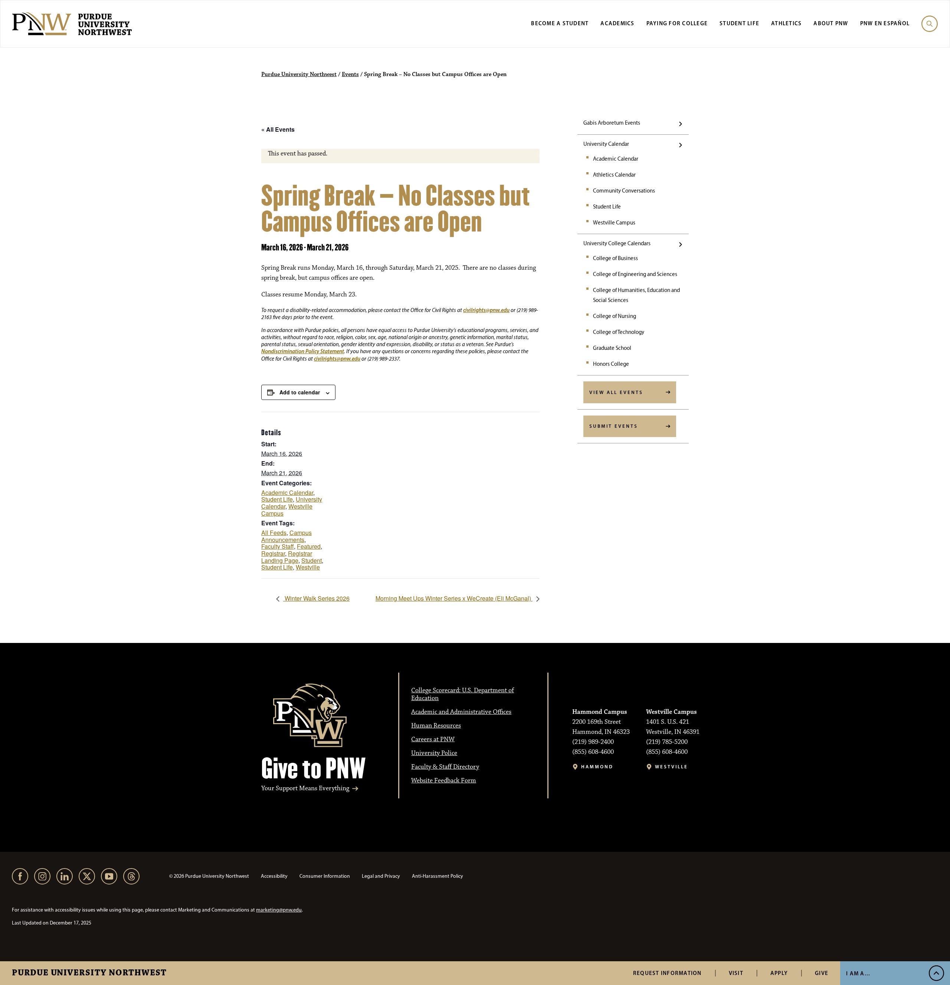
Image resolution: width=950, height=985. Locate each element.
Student (311, 560)
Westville (308, 567)
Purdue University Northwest (89, 973)
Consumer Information (324, 876)
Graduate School (612, 348)
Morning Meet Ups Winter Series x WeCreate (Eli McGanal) (454, 598)
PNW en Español (885, 23)
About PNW (830, 23)
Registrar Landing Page (286, 557)
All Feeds (273, 532)
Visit (736, 972)
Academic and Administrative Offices (461, 712)
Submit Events (613, 426)
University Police (434, 753)
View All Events (616, 392)
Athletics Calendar (614, 174)
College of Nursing (614, 316)
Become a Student (560, 23)
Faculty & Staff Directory (445, 767)
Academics (617, 23)
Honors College (611, 364)
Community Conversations (624, 190)
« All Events (278, 129)
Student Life (739, 23)
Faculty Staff (277, 546)
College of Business (615, 258)
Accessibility (274, 876)
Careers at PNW (433, 739)
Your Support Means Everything (305, 788)
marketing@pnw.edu (279, 910)
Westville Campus (614, 222)
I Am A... (858, 973)
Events (350, 74)
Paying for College (677, 23)
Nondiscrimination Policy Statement (302, 351)
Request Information (667, 972)
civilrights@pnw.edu (486, 309)
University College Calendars (617, 243)
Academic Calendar (615, 158)
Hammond (597, 766)
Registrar (273, 553)
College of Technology (618, 332)
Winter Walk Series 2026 (316, 598)
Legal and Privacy (381, 876)
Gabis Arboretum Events (611, 122)
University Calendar (606, 144)
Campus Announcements (286, 536)
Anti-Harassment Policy (437, 876)
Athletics (786, 23)
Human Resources (436, 726)
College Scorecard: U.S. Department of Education (462, 694)
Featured (309, 546)
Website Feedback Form (443, 780)
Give (821, 972)
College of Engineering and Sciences (635, 274)
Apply (779, 972)
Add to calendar (299, 392)
